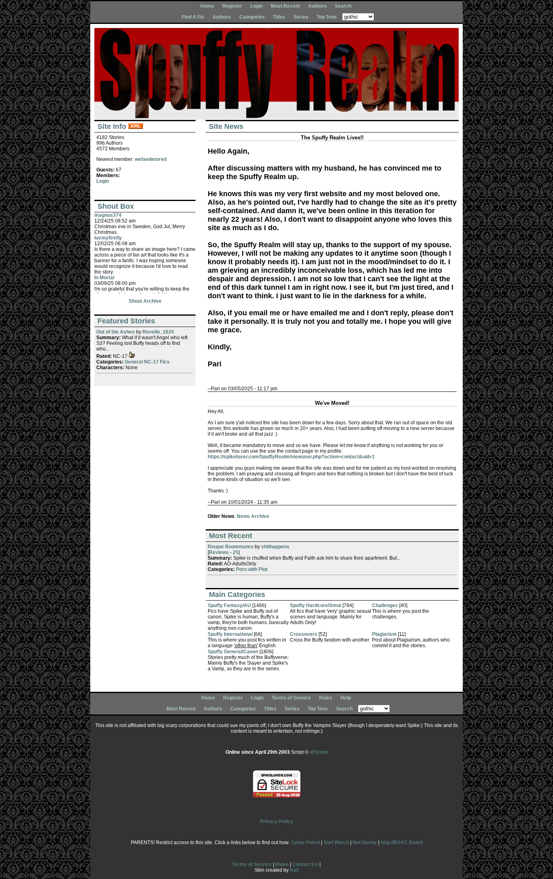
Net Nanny (365, 842)
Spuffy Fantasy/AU (229, 605)
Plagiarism (384, 634)
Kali (294, 870)
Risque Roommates (230, 547)
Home (207, 6)
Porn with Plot (252, 569)
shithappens (275, 547)
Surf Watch (336, 842)
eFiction (319, 752)
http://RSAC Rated (402, 842)
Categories (252, 17)
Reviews (219, 552)
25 (235, 552)
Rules (325, 698)
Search (343, 6)
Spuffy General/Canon (233, 651)
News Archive (253, 516)
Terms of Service (291, 698)
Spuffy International (230, 634)
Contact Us (305, 864)
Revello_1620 (158, 332)
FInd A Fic (193, 17)
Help (345, 698)
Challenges (385, 605)
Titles (279, 17)
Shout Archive (145, 301)
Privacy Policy (276, 821)
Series (301, 17)
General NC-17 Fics (147, 362)
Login (256, 6)
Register (232, 6)
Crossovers (303, 634)
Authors (317, 6)
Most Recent (285, 6)
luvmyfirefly (108, 238)
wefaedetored (150, 159)
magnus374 (107, 215)
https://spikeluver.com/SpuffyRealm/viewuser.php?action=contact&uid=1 (291, 457)
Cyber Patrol (305, 842)
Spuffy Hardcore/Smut (315, 605)
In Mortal (104, 277)
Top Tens (327, 17)
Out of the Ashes (115, 332)
